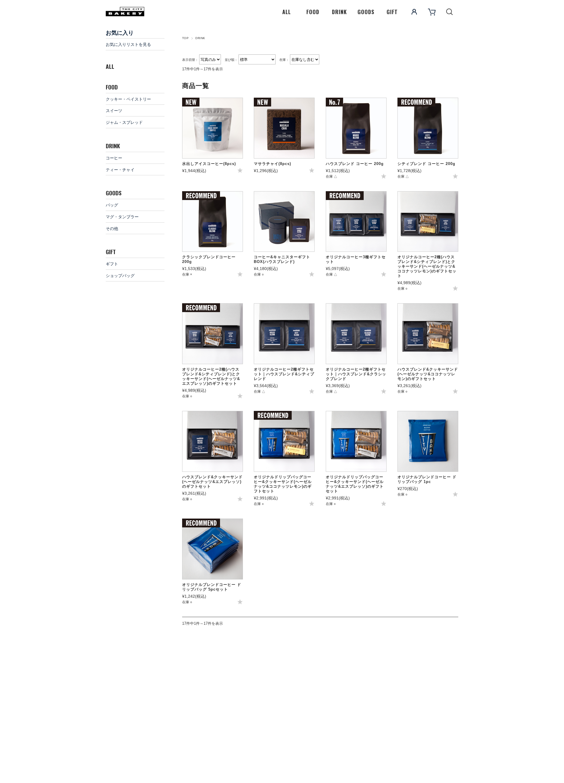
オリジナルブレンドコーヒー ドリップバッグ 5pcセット (211, 587)
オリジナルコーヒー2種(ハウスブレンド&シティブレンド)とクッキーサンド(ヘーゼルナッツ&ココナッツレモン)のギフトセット (426, 266)
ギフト (112, 263)
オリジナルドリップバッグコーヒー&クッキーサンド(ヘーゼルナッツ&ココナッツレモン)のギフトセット (283, 484)
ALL (286, 12)
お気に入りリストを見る (128, 44)
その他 (112, 228)
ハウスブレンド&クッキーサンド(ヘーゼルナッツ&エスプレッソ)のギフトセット (212, 482)
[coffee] (212, 128)
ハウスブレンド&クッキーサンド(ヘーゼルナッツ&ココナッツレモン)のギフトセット (427, 374)
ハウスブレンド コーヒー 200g (355, 163)
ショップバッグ (120, 275)
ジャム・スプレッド (124, 122)
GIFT (392, 12)
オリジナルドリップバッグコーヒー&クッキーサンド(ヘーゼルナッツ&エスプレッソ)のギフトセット (355, 484)
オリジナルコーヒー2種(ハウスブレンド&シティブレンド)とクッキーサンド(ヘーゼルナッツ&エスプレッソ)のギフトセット (211, 376)
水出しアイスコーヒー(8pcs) (209, 163)
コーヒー (114, 157)
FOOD (312, 12)
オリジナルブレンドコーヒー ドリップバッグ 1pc (426, 479)
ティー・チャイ (120, 169)
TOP (185, 38)
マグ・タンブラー (122, 216)
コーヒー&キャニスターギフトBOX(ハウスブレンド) (282, 259)
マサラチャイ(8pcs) (272, 163)
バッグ (112, 204)
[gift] (284, 221)
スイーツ (114, 110)
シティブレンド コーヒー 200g (426, 163)
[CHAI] (284, 128)
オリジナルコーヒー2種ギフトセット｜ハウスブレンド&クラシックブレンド (356, 374)
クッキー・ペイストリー (128, 99)
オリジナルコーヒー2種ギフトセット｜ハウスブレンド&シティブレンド (284, 374)
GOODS (365, 12)
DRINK (339, 12)
